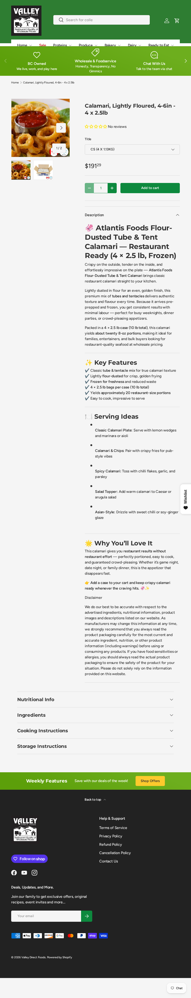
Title (88, 139)
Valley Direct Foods (33, 957)
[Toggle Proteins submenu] (70, 45)
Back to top (93, 800)
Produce (86, 45)
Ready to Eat (158, 45)
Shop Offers (150, 781)
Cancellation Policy (115, 853)
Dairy (132, 45)
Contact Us (108, 861)
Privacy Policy (110, 836)
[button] (177, 21)
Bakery (110, 45)
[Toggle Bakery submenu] (119, 45)
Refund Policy (110, 844)
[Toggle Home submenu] (30, 45)
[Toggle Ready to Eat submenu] (172, 45)
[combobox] (101, 20)
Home (22, 45)
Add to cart (150, 188)
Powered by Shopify (59, 957)
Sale (42, 45)
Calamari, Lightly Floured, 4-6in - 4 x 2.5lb (48, 82)
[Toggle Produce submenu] (96, 45)
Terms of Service (113, 828)
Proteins (60, 45)
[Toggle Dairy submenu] (140, 45)
